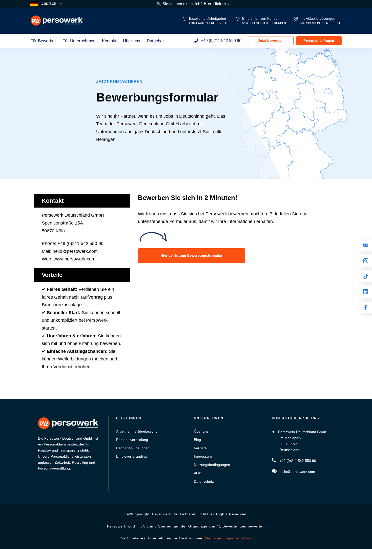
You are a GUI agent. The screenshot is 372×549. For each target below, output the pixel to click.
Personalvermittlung (132, 440)
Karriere (200, 448)
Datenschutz (204, 481)
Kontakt (109, 40)
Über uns (131, 40)
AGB (197, 473)
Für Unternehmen (79, 40)
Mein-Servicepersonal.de (228, 538)
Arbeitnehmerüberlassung (137, 431)
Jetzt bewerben (270, 41)
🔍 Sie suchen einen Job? (191, 4)
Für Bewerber (43, 40)
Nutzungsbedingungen (212, 465)
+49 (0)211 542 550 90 (221, 40)
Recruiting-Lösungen (133, 448)
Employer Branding (131, 456)
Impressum (203, 456)
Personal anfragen (318, 41)
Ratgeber (155, 40)
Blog (197, 440)
